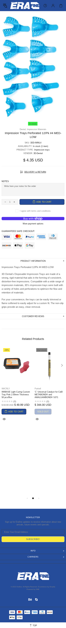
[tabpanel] (16, 388)
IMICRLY (6, 388)
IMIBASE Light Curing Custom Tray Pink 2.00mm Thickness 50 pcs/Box (16, 394)
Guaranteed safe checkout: (18, 231)
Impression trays (42, 150)
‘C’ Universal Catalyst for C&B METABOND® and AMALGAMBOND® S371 (49, 394)
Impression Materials (36, 129)
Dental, (23, 129)
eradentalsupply (24, 5)
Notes (5, 181)
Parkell (38, 388)
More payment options (33, 223)
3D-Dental (38, 153)
